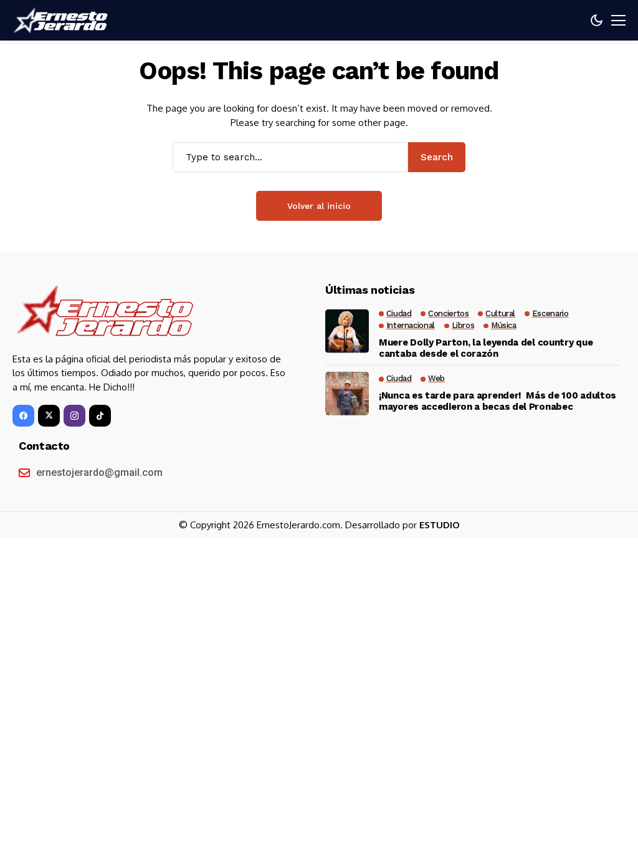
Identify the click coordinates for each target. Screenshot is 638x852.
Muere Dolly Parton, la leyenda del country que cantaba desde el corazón (486, 348)
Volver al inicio (319, 206)
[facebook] (23, 416)
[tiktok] (100, 416)
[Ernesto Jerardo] (62, 20)
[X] (49, 416)
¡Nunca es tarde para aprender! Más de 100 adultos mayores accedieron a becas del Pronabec (497, 401)
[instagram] (74, 416)
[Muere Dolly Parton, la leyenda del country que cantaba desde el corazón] (347, 331)
